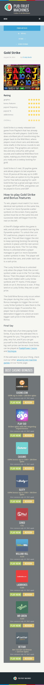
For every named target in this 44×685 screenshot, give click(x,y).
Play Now (16, 402)
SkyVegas (12, 351)
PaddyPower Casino (28, 348)
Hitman (21, 39)
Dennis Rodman (23, 44)
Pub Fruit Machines (24, 678)
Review (28, 402)
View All (23, 33)
